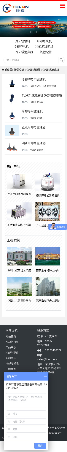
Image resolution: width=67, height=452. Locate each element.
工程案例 (11, 368)
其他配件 (46, 52)
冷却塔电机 (21, 46)
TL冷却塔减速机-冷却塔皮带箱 (42, 95)
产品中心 (11, 347)
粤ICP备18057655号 (50, 432)
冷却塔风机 (44, 41)
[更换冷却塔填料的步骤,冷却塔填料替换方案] (33, 26)
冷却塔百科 (12, 341)
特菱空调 (19, 69)
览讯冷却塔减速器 (34, 127)
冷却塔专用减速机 (34, 79)
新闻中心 (11, 358)
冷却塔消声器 (24, 52)
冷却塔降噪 (12, 363)
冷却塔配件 (33, 69)
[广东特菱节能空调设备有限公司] (16, 10)
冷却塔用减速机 (32, 111)
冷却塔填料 (22, 41)
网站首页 (11, 336)
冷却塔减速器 (36, 102)
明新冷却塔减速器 (34, 143)
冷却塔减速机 (44, 46)
